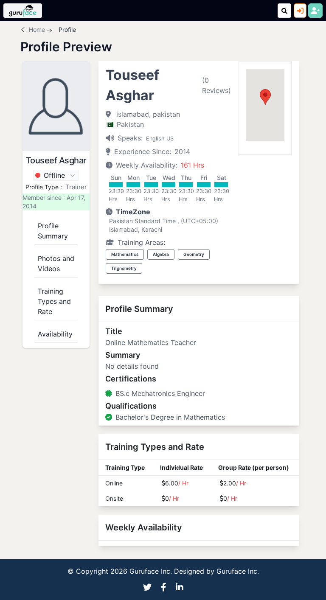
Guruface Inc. (237, 571)
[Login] (300, 10)
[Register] (315, 10)
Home (37, 29)
